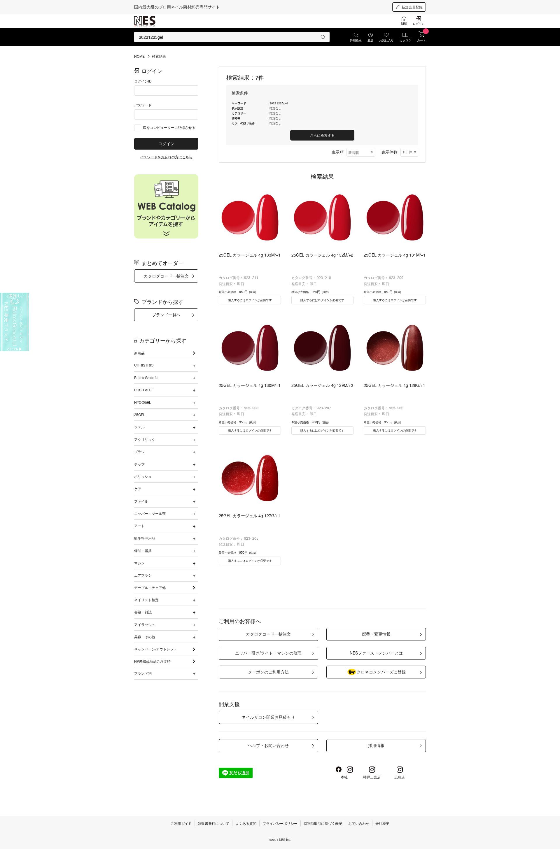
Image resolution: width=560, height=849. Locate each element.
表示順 (337, 152)
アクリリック (144, 439)
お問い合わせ (358, 823)
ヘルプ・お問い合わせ (268, 745)
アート (139, 525)
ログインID (143, 80)
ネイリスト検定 (146, 599)
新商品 (139, 352)
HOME (139, 56)
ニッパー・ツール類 (150, 513)
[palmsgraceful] (14, 322)
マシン (139, 562)
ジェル (139, 426)
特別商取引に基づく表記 (323, 823)
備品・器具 (143, 550)
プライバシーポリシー (280, 823)
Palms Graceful (146, 377)
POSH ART (143, 389)
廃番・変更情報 (376, 634)
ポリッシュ (143, 476)
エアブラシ (143, 575)
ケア (137, 488)
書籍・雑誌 (143, 611)
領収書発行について (213, 823)
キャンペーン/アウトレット (155, 648)
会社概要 (382, 823)
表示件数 (389, 152)
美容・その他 (144, 636)
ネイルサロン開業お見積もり (268, 717)
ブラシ (139, 451)
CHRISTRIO (143, 364)
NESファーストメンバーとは (376, 653)
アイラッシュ (144, 624)
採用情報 (376, 745)
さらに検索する (322, 135)
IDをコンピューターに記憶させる (169, 127)
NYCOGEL (142, 402)
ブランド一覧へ (166, 315)
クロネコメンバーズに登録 (381, 672)
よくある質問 (245, 823)
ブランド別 (143, 673)
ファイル (141, 501)
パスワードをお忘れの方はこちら (166, 156)
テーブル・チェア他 (150, 587)
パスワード (143, 104)
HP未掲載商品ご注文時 (152, 661)
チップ (139, 464)
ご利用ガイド (181, 823)
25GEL (139, 414)
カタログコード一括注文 (166, 276)
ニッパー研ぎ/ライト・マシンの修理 (268, 653)
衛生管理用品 (144, 538)
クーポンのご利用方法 (268, 672)
